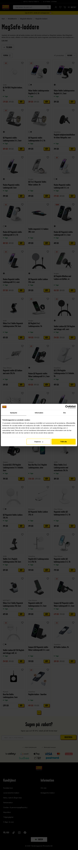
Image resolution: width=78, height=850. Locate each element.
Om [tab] (64, 412)
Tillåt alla (63, 441)
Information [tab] (39, 412)
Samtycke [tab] (13, 412)
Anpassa (37, 441)
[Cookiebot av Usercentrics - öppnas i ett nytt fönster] (67, 406)
